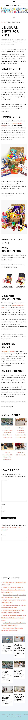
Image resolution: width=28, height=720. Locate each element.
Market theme (22, 714)
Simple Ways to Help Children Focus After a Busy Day (19, 673)
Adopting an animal (7, 351)
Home (3, 22)
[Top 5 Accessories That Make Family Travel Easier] (7, 639)
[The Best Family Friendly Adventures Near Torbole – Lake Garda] (7, 665)
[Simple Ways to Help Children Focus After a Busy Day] (19, 664)
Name (3, 504)
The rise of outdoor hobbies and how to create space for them (7, 699)
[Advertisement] (14, 560)
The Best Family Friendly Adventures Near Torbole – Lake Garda (6, 675)
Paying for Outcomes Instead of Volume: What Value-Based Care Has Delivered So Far (13, 590)
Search (3, 535)
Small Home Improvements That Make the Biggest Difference (19, 698)
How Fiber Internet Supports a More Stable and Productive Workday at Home (13, 618)
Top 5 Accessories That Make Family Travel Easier (7, 648)
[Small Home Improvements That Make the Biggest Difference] (19, 689)
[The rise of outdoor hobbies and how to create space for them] (7, 689)
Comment (5, 480)
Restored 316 (15, 717)
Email (3, 511)
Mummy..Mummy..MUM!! (14, 5)
